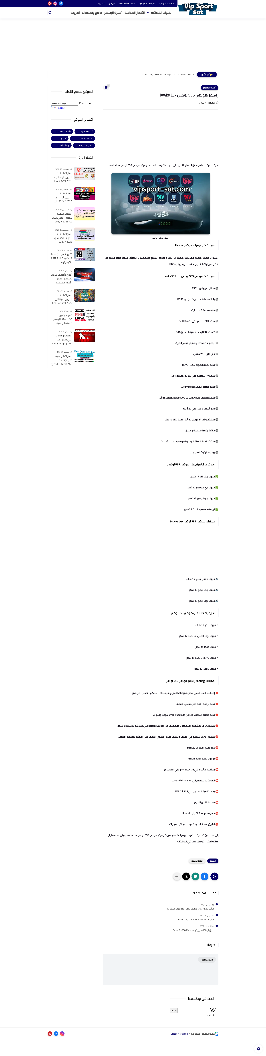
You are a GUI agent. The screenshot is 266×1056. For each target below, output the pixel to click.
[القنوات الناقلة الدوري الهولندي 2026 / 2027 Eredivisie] (84, 234)
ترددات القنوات (63, 145)
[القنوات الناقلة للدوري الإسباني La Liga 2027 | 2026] (84, 173)
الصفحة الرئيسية (166, 4)
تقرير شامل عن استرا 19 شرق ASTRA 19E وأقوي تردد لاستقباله (61, 258)
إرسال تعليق (207, 959)
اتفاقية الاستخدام (127, 4)
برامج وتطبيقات (92, 12)
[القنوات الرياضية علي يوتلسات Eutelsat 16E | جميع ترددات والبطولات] (84, 356)
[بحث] (50, 12)
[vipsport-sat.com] (198, 9)
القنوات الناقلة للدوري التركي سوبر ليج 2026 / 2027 (62, 218)
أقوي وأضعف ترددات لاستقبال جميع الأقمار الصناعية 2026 (61, 279)
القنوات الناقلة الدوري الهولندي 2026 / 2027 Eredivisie (63, 238)
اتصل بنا (101, 4)
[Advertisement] (133, 46)
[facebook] (61, 3)
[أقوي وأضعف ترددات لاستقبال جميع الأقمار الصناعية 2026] (84, 274)
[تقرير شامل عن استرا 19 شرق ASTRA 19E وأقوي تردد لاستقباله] (84, 254)
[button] (204, 876)
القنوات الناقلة (86, 138)
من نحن (112, 4)
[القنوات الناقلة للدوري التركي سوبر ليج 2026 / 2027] (84, 213)
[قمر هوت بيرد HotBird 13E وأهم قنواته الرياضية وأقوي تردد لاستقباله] (84, 315)
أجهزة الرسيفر (113, 12)
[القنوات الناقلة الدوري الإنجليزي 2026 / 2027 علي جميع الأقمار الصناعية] (84, 193)
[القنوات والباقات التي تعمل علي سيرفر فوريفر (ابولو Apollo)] (84, 335)
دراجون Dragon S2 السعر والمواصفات (195, 920)
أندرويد (75, 12)
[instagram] (55, 3)
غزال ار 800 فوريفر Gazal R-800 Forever (193, 930)
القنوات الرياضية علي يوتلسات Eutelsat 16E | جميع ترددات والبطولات (61, 360)
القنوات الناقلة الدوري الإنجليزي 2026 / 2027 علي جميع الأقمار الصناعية (63, 197)
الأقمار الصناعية (135, 12)
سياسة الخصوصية (147, 4)
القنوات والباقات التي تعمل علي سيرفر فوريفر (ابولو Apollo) (62, 340)
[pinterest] (50, 3)
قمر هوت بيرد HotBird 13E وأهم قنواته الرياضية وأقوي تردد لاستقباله (62, 319)
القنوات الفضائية (161, 12)
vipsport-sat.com (179, 1033)
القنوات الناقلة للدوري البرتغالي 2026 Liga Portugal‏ (62, 299)
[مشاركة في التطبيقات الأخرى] (177, 876)
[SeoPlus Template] (216, 1034)
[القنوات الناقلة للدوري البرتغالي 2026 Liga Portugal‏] (84, 295)
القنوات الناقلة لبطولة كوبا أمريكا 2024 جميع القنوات (167, 74)
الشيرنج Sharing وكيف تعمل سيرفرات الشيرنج (190, 909)
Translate (61, 108)
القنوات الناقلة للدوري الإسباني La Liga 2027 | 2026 (62, 177)
